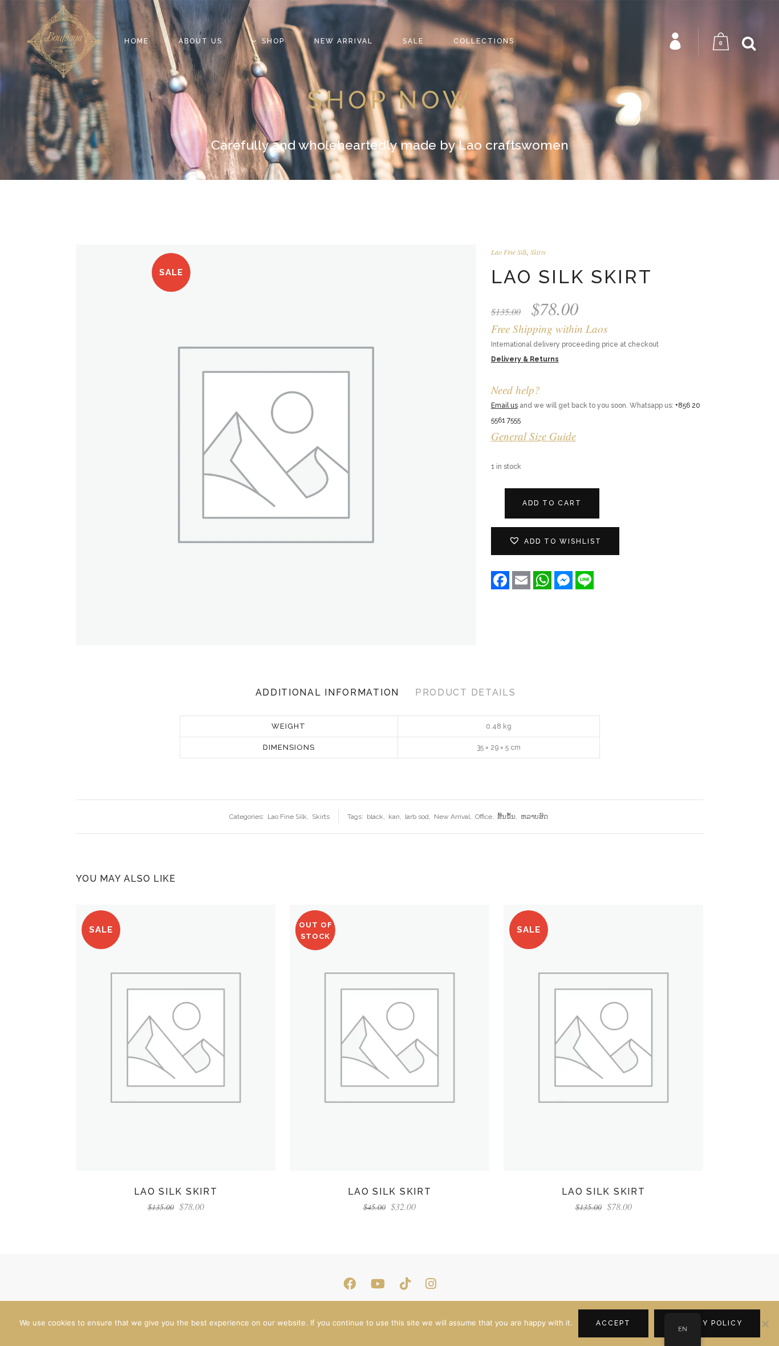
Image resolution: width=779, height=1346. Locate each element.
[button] (555, 541)
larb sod (417, 817)
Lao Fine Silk (509, 251)
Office (483, 817)
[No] (764, 1323)
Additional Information (327, 692)
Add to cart (552, 503)
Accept (613, 1323)
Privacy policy (707, 1323)
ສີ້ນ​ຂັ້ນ (506, 817)
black (375, 817)
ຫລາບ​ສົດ (534, 817)
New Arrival (452, 817)
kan (394, 817)
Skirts (538, 251)
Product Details (465, 692)
